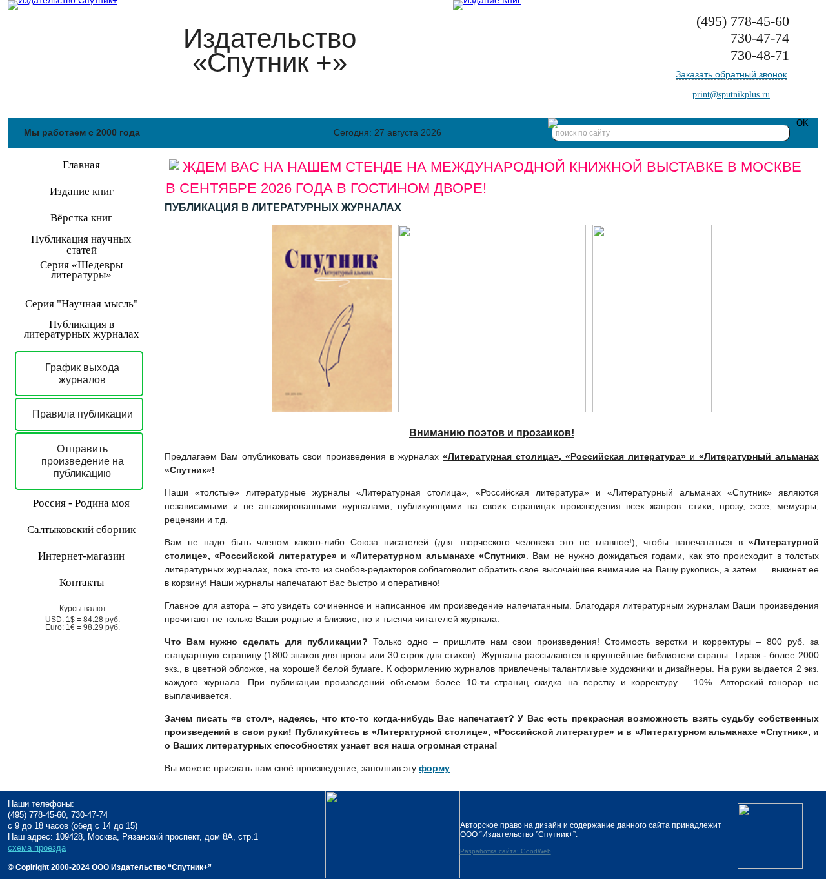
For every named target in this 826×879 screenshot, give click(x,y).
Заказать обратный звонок (731, 74)
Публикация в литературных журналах (81, 329)
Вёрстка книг (81, 218)
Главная (81, 165)
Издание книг (82, 191)
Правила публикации (82, 414)
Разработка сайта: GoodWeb (505, 851)
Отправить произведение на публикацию (82, 461)
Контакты (81, 582)
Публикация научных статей (81, 244)
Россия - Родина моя (81, 503)
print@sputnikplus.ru (731, 94)
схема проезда (37, 848)
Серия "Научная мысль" (81, 304)
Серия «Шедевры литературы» (81, 270)
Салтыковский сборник (81, 529)
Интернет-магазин (81, 556)
